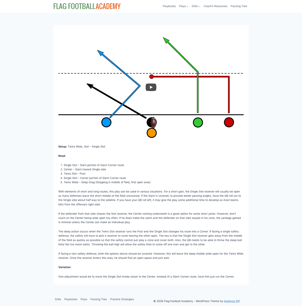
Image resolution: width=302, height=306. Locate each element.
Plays (84, 299)
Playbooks (169, 6)
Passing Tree (239, 6)
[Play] (151, 87)
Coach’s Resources (215, 6)
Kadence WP (232, 301)
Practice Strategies (122, 299)
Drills (58, 299)
